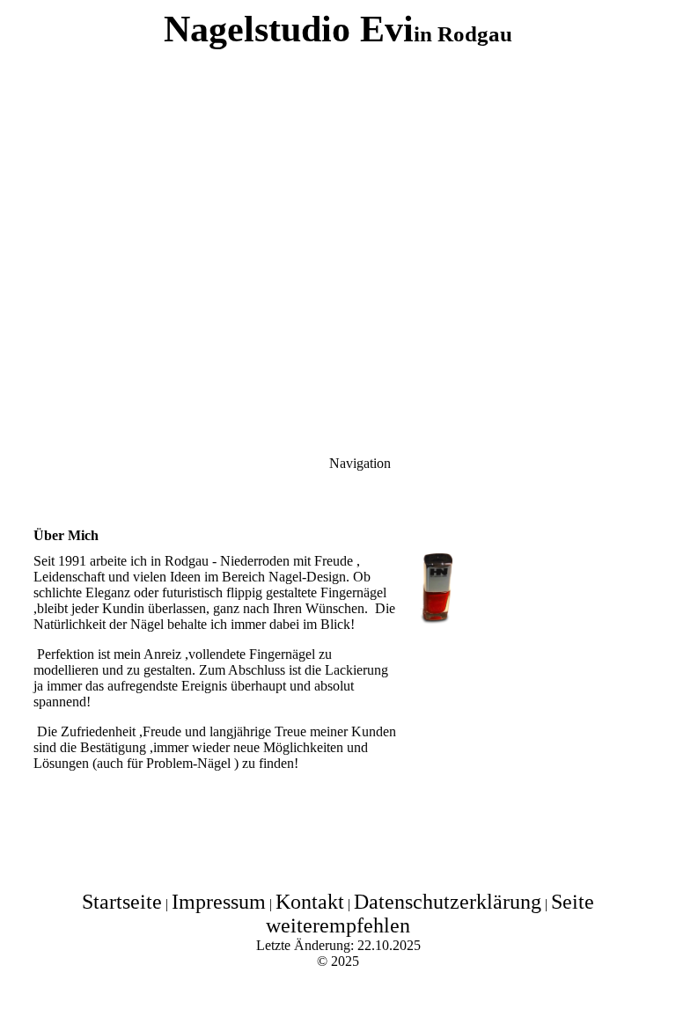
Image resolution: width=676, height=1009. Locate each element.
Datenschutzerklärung (447, 901)
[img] (338, 220)
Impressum (219, 901)
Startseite (122, 901)
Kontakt (310, 901)
